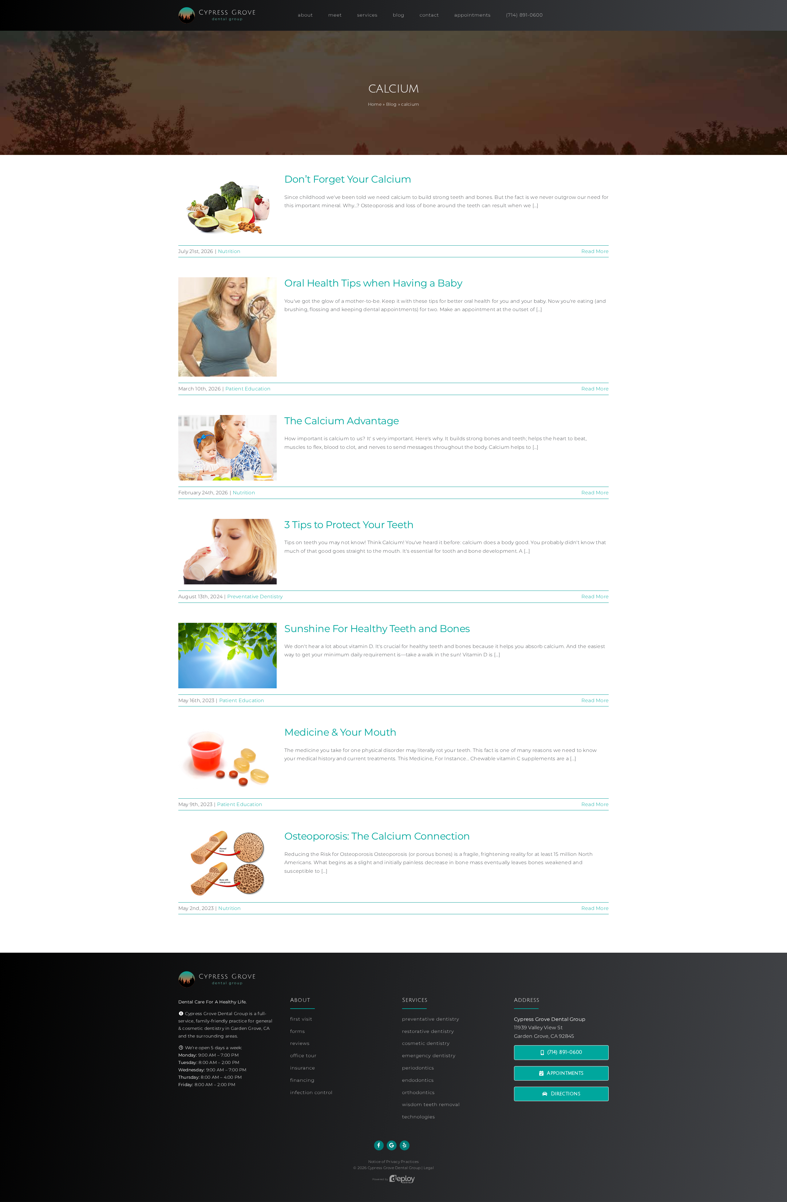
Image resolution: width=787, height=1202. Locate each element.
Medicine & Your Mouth (340, 732)
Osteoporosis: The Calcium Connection (377, 836)
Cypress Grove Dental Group (394, 1167)
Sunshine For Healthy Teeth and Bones (377, 629)
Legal (429, 1167)
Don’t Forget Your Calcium (347, 179)
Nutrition (229, 251)
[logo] (216, 9)
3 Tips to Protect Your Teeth (349, 525)
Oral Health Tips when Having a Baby (373, 283)
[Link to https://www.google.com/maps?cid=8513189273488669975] (392, 1145)
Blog (391, 104)
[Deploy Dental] (402, 1179)
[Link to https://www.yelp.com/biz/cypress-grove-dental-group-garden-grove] (404, 1145)
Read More (595, 251)
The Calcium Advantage (341, 421)
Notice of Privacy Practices (393, 1161)
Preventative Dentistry (255, 596)
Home (375, 104)
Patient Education (248, 389)
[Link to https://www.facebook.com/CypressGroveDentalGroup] (379, 1145)
